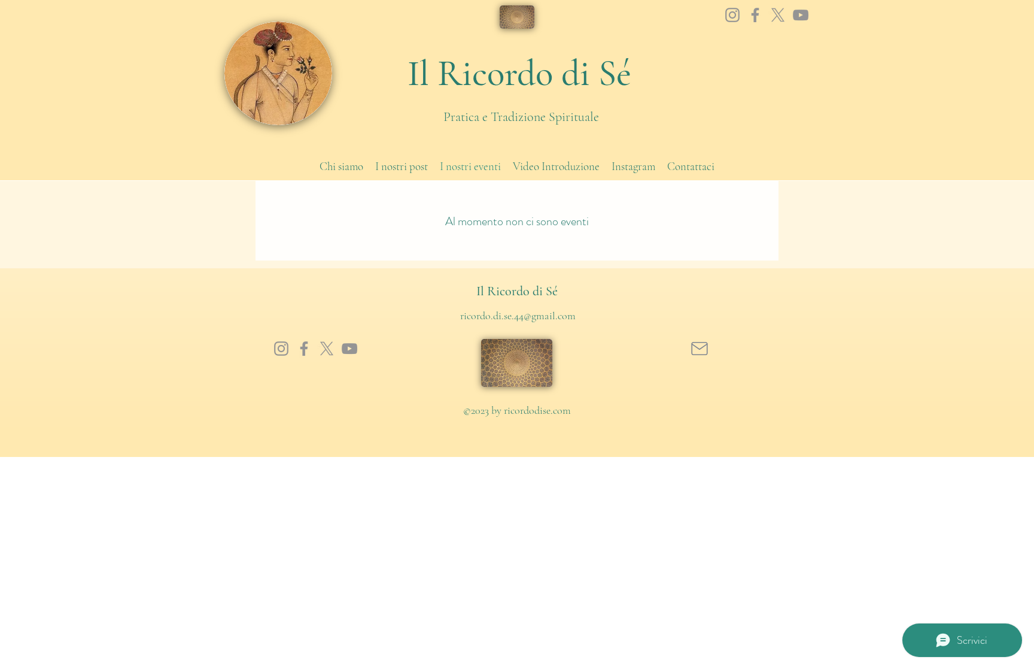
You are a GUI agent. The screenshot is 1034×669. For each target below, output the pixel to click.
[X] (777, 15)
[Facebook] (755, 15)
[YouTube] (800, 15)
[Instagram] (732, 15)
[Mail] (699, 348)
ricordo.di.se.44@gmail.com (518, 315)
